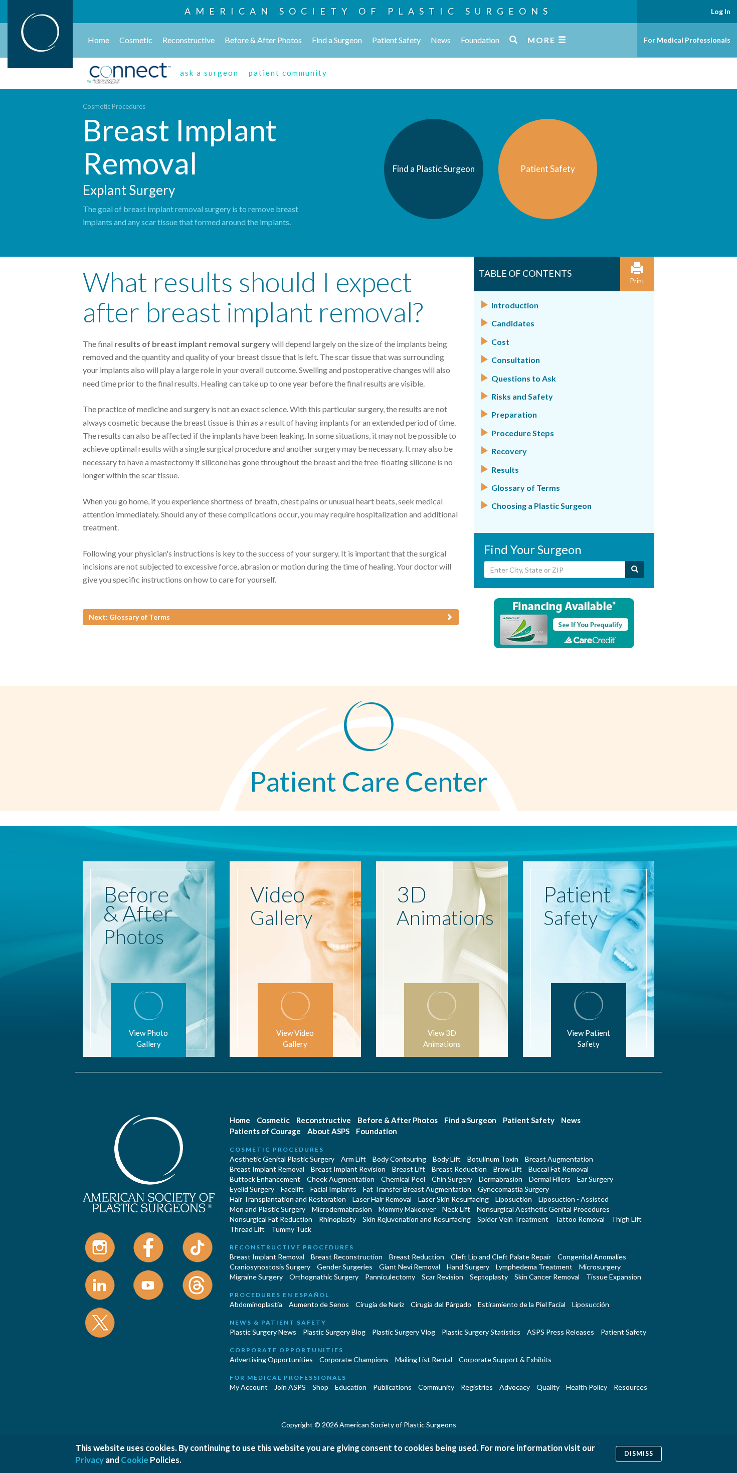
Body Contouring (399, 1159)
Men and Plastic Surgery (267, 1209)
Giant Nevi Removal (409, 1266)
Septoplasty (489, 1276)
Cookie (134, 1459)
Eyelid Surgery (252, 1189)
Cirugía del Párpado (441, 1304)
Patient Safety (396, 40)
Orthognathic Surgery (323, 1276)
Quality (548, 1387)
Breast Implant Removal (267, 1169)
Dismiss (638, 1453)
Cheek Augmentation (341, 1179)
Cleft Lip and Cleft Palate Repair (501, 1256)
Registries (477, 1387)
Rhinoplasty (337, 1219)
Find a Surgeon (337, 40)
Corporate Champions (354, 1359)
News (441, 40)
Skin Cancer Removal (547, 1276)
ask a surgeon (209, 72)
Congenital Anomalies (592, 1256)
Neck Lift (456, 1209)
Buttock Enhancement (265, 1179)
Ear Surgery (595, 1179)
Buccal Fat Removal (558, 1169)
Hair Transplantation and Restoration (288, 1199)
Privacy (89, 1459)
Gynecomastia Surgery (513, 1189)
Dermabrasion (500, 1179)
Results (505, 469)
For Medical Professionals (687, 40)
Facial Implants (333, 1189)
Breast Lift (408, 1169)
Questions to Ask (523, 378)
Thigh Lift (626, 1219)
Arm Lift (353, 1159)
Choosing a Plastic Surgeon (541, 505)
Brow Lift (507, 1169)
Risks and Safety (522, 396)
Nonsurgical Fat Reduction (271, 1219)
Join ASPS (290, 1387)
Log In (720, 11)
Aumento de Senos (319, 1304)
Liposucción (590, 1304)
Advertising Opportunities (271, 1359)
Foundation (480, 40)
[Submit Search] (634, 569)
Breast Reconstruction (347, 1256)
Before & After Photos (263, 40)
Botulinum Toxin (492, 1159)
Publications (392, 1387)
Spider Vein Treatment (512, 1219)
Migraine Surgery (256, 1276)
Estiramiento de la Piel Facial (522, 1304)
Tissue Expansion (613, 1276)
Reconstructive (188, 40)
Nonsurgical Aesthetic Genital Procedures (543, 1209)
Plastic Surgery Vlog (403, 1332)
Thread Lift (247, 1229)
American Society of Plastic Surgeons (368, 11)
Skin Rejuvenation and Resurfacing (416, 1219)
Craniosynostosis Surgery (270, 1266)
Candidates (512, 323)
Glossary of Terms (525, 487)
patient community (288, 72)
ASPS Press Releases (560, 1332)
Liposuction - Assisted (573, 1199)
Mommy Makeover (407, 1209)
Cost (500, 341)
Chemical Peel (403, 1179)
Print (637, 281)
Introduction (514, 305)
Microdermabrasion (342, 1209)
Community (436, 1387)
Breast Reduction (459, 1169)
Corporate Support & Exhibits (505, 1359)
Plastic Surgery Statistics (481, 1332)
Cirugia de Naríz (379, 1304)
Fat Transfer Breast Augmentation (417, 1189)
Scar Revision (442, 1276)
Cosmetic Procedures (114, 106)
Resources (630, 1387)
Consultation (515, 359)
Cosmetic (135, 40)
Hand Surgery (468, 1266)
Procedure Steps (522, 433)
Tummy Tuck (291, 1229)
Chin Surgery (452, 1179)
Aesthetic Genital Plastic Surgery (282, 1159)
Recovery (509, 451)
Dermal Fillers (550, 1179)
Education (350, 1387)
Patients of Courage (265, 1131)
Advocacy (514, 1387)
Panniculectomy (390, 1276)
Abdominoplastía (256, 1304)
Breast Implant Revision (348, 1169)
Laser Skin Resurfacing (453, 1199)
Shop (320, 1387)
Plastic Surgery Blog (334, 1332)
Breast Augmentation (559, 1159)
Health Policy (586, 1387)
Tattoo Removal (580, 1219)
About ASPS (328, 1131)
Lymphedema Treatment (534, 1266)
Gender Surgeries (345, 1266)
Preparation (514, 414)
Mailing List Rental (423, 1359)
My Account (249, 1387)
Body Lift (447, 1159)
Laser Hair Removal (382, 1199)
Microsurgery (600, 1266)
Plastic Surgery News (263, 1332)
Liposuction (513, 1199)
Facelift (292, 1189)
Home (98, 40)
